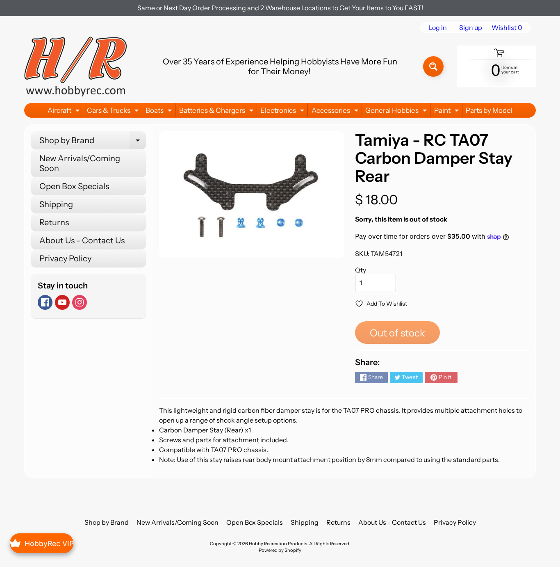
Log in (438, 27)
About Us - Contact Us (82, 240)
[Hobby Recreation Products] (75, 66)
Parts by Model (489, 110)
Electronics (283, 111)
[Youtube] (62, 302)
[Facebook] (45, 302)
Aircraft (65, 111)
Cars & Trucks (114, 111)
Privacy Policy (65, 258)
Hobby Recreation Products (278, 543)
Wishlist (507, 27)
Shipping (56, 204)
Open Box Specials (74, 186)
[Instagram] (79, 302)
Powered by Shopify (280, 550)
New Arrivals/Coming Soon (79, 163)
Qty (360, 270)
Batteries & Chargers (217, 111)
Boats (160, 111)
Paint (447, 111)
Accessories (336, 111)
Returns (54, 222)
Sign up (470, 27)
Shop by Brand (92, 142)
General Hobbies (397, 111)
